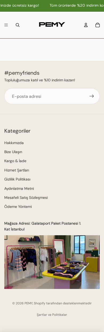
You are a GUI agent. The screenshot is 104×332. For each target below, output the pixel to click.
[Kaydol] (91, 96)
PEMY (29, 303)
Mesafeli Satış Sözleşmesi (26, 197)
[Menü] (6, 25)
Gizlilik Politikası (17, 179)
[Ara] (17, 25)
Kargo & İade (15, 161)
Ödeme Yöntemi (18, 206)
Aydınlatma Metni (19, 188)
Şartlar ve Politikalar (52, 315)
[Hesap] (86, 25)
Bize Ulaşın (13, 151)
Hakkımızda (14, 142)
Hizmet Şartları (16, 170)
